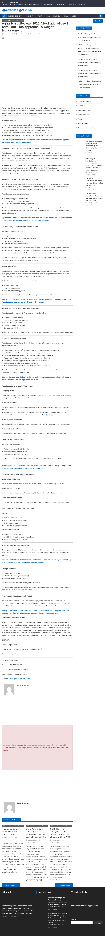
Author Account (61, 4)
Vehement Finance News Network (13, 20)
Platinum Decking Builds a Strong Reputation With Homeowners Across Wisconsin (89, 84)
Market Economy (43, 16)
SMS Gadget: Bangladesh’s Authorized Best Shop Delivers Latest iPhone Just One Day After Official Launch (89, 50)
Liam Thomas (22, 34)
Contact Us (81, 4)
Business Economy (15, 16)
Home (5, 4)
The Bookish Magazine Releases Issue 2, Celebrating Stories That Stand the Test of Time (89, 37)
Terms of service (34, 4)
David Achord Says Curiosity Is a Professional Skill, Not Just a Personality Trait (36, 833)
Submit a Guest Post (47, 4)
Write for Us (72, 4)
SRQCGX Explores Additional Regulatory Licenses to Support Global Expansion (65, 885)
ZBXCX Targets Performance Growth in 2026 (12, 885)
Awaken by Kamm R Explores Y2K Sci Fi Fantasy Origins (11, 832)
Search (73, 919)
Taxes (73, 16)
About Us (12, 4)
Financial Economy (60, 16)
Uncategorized (83, 123)
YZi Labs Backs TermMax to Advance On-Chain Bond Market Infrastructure (89, 62)
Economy (29, 16)
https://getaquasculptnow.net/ (20, 679)
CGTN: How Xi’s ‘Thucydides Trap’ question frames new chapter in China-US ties (61, 833)
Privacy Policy (22, 4)
